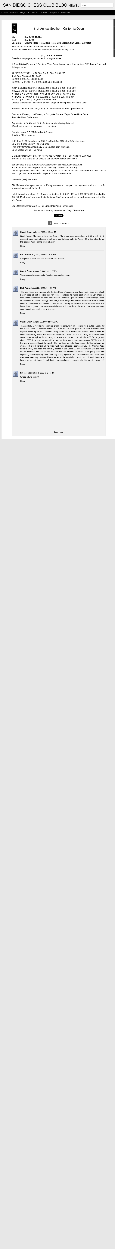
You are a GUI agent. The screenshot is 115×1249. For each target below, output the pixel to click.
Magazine (24, 12)
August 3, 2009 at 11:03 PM (45, 271)
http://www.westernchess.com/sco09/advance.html (58, 164)
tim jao (23, 372)
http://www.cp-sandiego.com (60, 49)
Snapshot (54, 12)
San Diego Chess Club (73, 210)
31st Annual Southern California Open (59, 28)
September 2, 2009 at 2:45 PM (41, 372)
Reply (22, 245)
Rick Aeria (25, 287)
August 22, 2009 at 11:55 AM (43, 287)
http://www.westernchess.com (63, 158)
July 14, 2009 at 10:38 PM (44, 231)
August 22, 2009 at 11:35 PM (45, 321)
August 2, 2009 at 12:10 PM (44, 254)
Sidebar (44, 12)
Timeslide (65, 12)
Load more (58, 431)
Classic (4, 12)
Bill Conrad (25, 254)
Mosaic (34, 12)
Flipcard (14, 12)
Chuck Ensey (26, 231)
